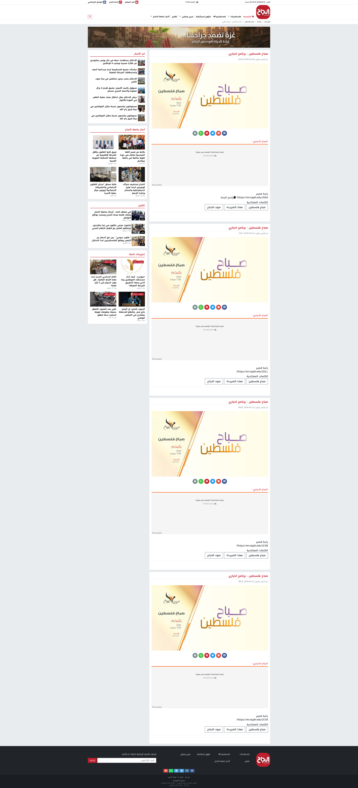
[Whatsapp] (171, 770)
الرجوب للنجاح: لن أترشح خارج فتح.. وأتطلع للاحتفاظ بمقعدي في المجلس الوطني (132, 313)
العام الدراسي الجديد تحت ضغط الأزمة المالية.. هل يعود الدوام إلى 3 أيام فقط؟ (103, 281)
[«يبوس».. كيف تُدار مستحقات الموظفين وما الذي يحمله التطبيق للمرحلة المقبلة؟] (132, 267)
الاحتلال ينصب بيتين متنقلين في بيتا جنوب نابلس (116, 80)
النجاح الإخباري (263, 12)
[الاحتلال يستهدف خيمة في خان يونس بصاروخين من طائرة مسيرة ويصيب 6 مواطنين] (141, 62)
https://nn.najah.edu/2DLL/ (252, 371)
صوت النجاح (214, 207)
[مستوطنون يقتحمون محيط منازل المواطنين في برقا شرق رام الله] (141, 108)
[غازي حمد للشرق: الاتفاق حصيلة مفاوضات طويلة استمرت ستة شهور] (103, 299)
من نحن (187, 777)
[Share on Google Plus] (218, 133)
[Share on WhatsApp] (200, 133)
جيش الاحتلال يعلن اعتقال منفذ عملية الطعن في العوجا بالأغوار (115, 99)
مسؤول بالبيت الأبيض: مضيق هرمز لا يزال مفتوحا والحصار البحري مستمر (116, 89)
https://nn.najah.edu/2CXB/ (252, 545)
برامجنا (259, 21)
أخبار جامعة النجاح (160, 16)
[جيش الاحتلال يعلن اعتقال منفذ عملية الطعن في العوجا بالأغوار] (141, 99)
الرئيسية (267, 21)
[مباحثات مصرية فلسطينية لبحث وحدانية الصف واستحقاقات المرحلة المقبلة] (141, 71)
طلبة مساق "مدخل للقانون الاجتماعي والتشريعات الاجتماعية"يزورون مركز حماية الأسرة (103, 189)
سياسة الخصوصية (179, 780)
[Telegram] (176, 770)
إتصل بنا (180, 777)
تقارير (174, 16)
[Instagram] (187, 770)
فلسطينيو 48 (219, 16)
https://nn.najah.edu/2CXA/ (252, 719)
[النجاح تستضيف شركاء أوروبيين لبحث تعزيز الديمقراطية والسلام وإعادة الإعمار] (132, 174)
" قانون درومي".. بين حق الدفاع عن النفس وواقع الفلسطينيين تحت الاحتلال (111, 239)
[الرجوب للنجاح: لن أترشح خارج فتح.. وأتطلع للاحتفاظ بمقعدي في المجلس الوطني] (132, 299)
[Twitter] (181, 770)
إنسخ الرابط (227, 197)
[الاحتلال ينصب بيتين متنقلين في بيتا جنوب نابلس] (141, 81)
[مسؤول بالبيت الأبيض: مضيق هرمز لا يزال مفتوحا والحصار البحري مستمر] (141, 90)
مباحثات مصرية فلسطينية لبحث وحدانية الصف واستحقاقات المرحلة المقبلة (114, 71)
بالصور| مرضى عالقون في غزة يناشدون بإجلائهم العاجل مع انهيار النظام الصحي (111, 227)
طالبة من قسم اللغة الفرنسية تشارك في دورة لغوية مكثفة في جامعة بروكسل (132, 156)
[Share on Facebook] (224, 133)
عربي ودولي (187, 16)
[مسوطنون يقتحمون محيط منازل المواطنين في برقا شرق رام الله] (141, 118)
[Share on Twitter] (212, 133)
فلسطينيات (235, 16)
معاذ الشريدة (235, 207)
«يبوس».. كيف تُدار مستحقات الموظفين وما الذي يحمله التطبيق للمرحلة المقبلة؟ (133, 281)
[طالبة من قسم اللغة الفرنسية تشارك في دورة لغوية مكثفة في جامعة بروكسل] (132, 142)
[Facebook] (192, 770)
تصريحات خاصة (137, 254)
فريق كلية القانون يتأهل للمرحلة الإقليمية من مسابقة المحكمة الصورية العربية (104, 156)
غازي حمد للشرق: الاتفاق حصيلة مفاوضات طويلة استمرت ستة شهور (104, 312)
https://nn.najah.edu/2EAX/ (252, 197)
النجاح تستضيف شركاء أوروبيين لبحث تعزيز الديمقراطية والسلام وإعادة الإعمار (134, 189)
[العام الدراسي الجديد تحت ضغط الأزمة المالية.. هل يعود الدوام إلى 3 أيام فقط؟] (103, 267)
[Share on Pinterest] (206, 133)
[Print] (195, 133)
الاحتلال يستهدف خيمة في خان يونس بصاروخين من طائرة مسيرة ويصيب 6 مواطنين (113, 62)
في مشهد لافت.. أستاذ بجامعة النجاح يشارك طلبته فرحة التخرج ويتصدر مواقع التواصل (111, 214)
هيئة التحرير (172, 777)
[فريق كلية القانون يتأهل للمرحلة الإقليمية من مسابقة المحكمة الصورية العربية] (103, 142)
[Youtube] (165, 770)
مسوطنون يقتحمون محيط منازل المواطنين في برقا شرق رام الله (114, 117)
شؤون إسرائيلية (203, 16)
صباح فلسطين (249, 21)
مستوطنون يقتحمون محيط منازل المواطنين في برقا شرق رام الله (113, 108)
